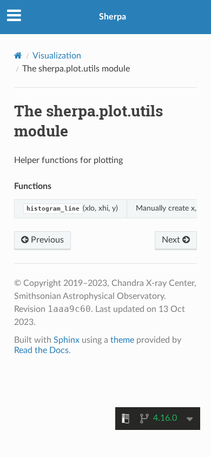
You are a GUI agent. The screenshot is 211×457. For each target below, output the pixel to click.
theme (122, 340)
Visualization (56, 55)
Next (172, 240)
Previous (46, 240)
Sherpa (112, 16)
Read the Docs (41, 350)
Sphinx (67, 340)
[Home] (18, 55)
